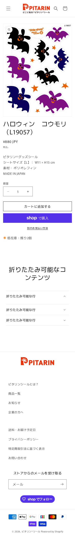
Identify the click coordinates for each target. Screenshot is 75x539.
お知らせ (14, 403)
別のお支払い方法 (37, 228)
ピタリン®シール (31, 531)
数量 (6, 183)
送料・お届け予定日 (22, 430)
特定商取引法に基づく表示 (26, 448)
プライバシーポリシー (23, 439)
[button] (8, 8)
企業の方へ (16, 412)
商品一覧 (14, 393)
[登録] (61, 484)
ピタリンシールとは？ (23, 384)
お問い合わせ (17, 458)
